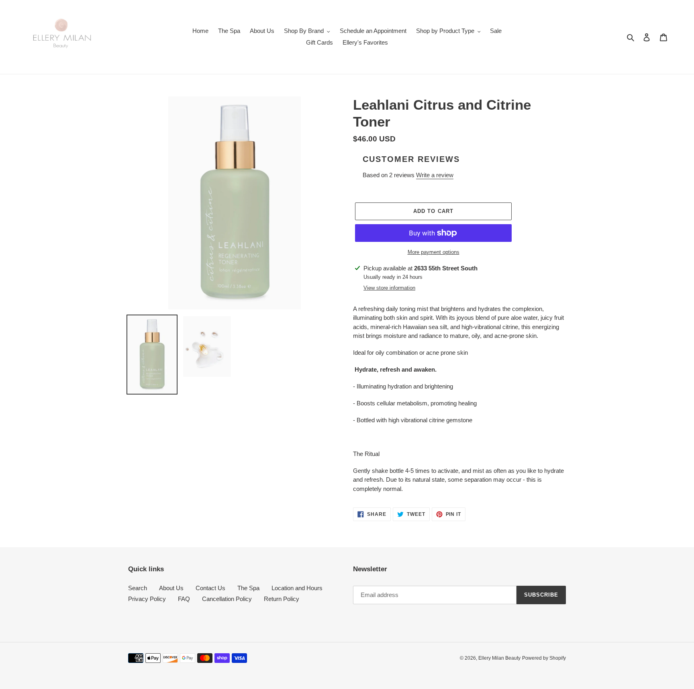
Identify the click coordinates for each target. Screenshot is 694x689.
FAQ (184, 598)
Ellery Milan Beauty (499, 658)
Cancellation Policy (227, 598)
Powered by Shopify (544, 658)
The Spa (248, 588)
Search (137, 588)
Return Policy (281, 598)
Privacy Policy (147, 598)
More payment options (433, 252)
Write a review (434, 175)
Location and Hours (297, 588)
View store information (389, 288)
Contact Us (210, 588)
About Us (171, 588)
